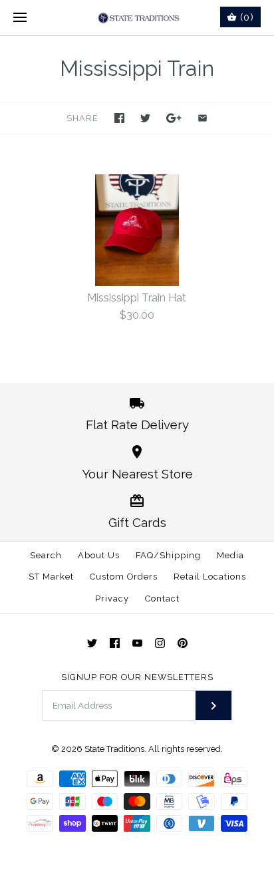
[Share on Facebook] (119, 118)
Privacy (112, 599)
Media (230, 555)
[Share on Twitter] (145, 118)
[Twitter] (92, 643)
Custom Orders (124, 577)
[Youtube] (137, 643)
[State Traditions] (137, 18)
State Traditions (114, 749)
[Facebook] (115, 643)
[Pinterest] (183, 643)
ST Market (51, 577)
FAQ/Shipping (168, 555)
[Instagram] (160, 643)
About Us (99, 555)
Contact (162, 599)
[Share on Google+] (174, 118)
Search (46, 555)
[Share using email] (202, 118)
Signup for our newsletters (137, 677)
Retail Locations (210, 577)
